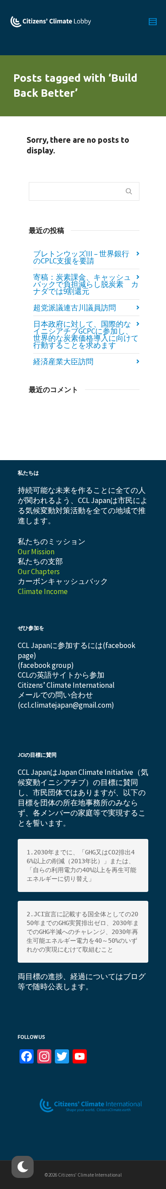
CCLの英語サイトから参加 (61, 675)
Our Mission (36, 551)
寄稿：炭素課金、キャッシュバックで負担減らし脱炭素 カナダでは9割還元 (86, 284)
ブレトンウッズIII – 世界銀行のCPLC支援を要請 (81, 257)
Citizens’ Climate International (66, 685)
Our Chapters (39, 571)
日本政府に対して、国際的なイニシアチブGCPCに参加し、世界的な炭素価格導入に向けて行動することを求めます (86, 334)
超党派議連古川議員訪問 (74, 307)
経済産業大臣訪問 (63, 361)
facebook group (45, 665)
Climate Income (43, 591)
